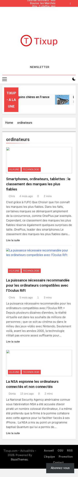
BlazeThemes (19, 459)
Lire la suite (13, 240)
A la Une (14, 169)
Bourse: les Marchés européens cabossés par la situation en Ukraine (39, 3)
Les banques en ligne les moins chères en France (40, 9)
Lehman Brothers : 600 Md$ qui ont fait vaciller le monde (39, 12)
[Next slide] (74, 2)
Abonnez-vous (60, 468)
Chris (12, 196)
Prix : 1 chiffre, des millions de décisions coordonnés (42, 6)
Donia (12, 393)
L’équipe (49, 456)
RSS (70, 450)
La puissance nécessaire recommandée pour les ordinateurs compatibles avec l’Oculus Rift (37, 285)
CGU (60, 450)
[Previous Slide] (68, 2)
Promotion (66, 456)
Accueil (49, 450)
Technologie (31, 169)
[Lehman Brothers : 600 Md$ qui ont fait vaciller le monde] (61, 100)
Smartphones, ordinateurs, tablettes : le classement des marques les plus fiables (38, 184)
